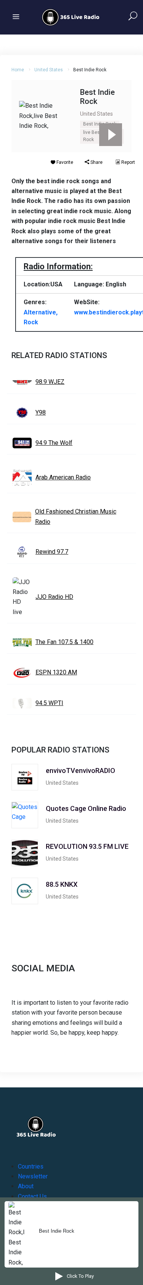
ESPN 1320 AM (56, 672)
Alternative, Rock (41, 317)
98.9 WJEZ (49, 381)
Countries (30, 1166)
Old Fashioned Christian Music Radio (75, 516)
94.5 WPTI (49, 703)
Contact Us (32, 1196)
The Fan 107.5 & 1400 (64, 642)
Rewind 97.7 (51, 551)
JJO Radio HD (54, 596)
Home (17, 69)
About (26, 1186)
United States (48, 69)
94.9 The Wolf (53, 442)
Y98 (40, 412)
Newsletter (33, 1176)
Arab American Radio (63, 477)
